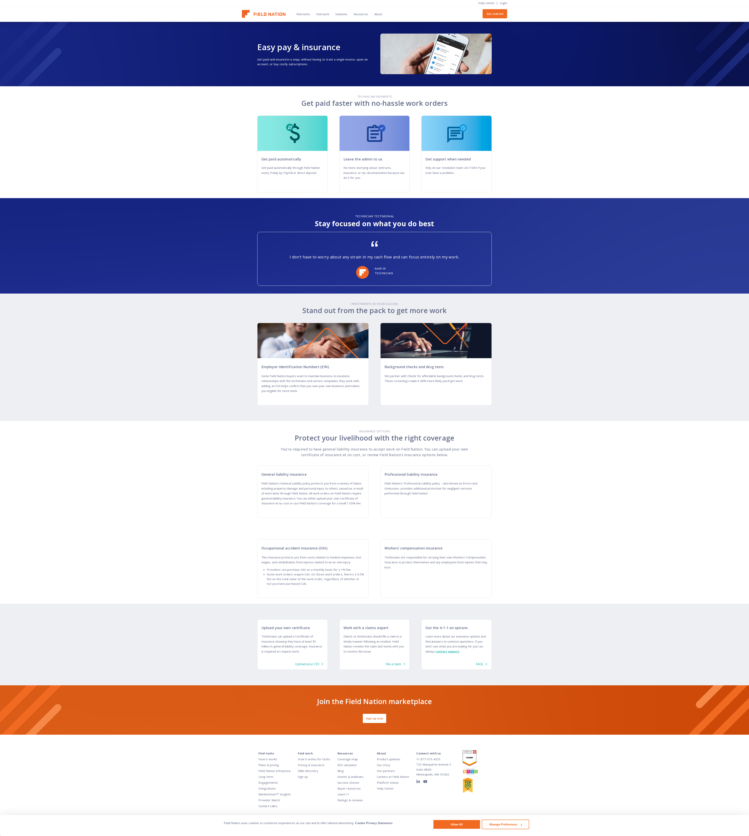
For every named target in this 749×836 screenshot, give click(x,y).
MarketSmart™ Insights (274, 794)
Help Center (385, 788)
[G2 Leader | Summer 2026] (474, 759)
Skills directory (308, 771)
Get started (494, 14)
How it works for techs (314, 759)
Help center (486, 3)
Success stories (348, 782)
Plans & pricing (268, 765)
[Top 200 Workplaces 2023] (474, 786)
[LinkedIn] (419, 782)
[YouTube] (425, 782)
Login (503, 3)
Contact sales (267, 806)
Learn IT (343, 794)
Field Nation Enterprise (274, 771)
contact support (447, 651)
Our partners (386, 771)
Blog (340, 771)
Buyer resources (349, 788)
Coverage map (347, 759)
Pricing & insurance (311, 765)
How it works (267, 759)
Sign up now (374, 718)
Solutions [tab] (341, 14)
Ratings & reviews (350, 800)
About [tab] (378, 14)
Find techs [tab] (303, 14)
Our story (383, 765)
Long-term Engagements (268, 779)
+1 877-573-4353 (428, 759)
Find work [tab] (322, 14)
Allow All (457, 824)
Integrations (267, 788)
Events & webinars (350, 777)
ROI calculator (347, 765)
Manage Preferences (503, 824)
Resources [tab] (361, 14)
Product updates (388, 759)
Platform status (388, 782)
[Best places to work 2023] (474, 772)
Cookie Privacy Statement (373, 823)
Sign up (303, 777)
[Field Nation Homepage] (265, 14)
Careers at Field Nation (393, 777)
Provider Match (269, 800)
